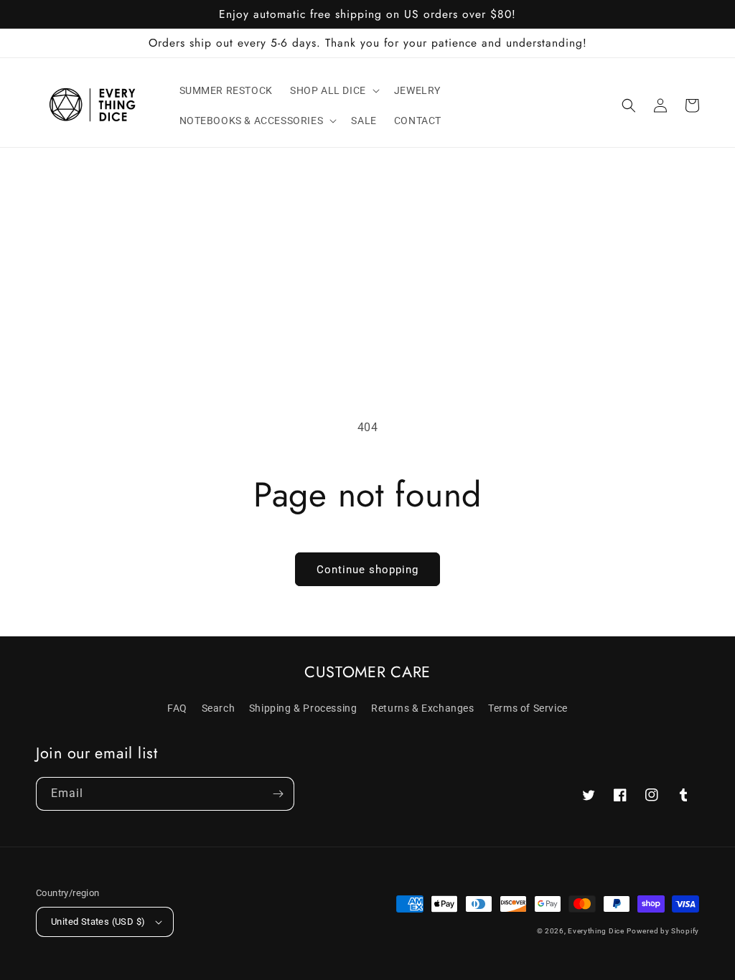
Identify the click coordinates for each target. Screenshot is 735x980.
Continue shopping (367, 569)
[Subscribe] (278, 794)
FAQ (177, 708)
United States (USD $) (98, 921)
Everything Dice (596, 931)
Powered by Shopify (663, 931)
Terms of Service (528, 708)
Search (218, 708)
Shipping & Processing (303, 708)
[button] (333, 90)
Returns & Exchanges (422, 708)
